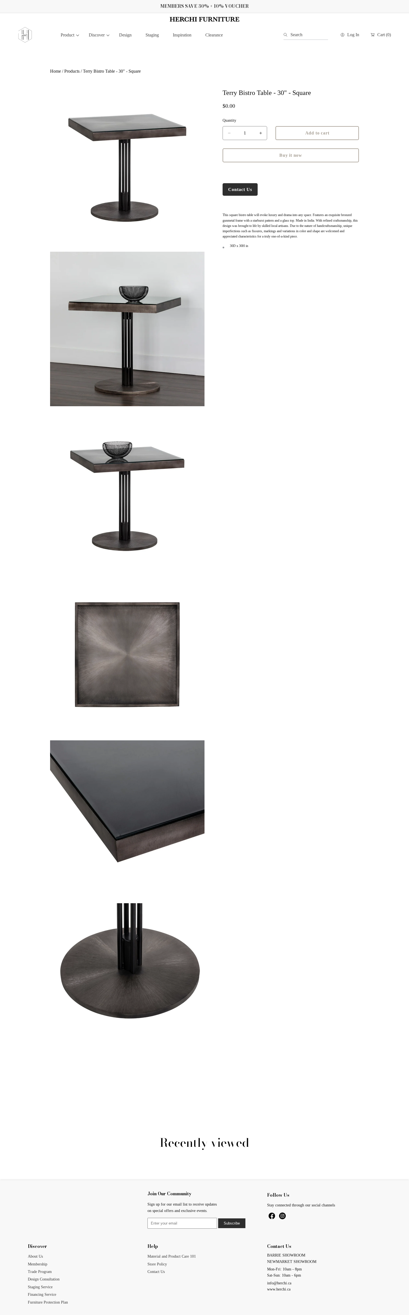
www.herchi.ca (278, 1289)
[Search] (287, 35)
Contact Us (240, 189)
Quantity (229, 120)
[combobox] (306, 35)
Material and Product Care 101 (171, 1256)
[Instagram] (282, 1218)
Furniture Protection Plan (48, 1302)
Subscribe (232, 1223)
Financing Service (42, 1294)
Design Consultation (44, 1279)
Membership (37, 1264)
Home (55, 71)
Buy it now (290, 155)
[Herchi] (25, 35)
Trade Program (40, 1272)
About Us (35, 1256)
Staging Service (40, 1287)
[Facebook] (272, 1218)
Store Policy (157, 1264)
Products (72, 71)
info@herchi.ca (279, 1283)
